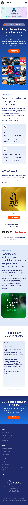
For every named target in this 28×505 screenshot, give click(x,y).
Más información (14, 217)
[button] (26, 3)
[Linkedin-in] (15, 491)
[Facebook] (10, 491)
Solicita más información (14, 51)
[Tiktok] (18, 491)
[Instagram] (13, 491)
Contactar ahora (14, 417)
